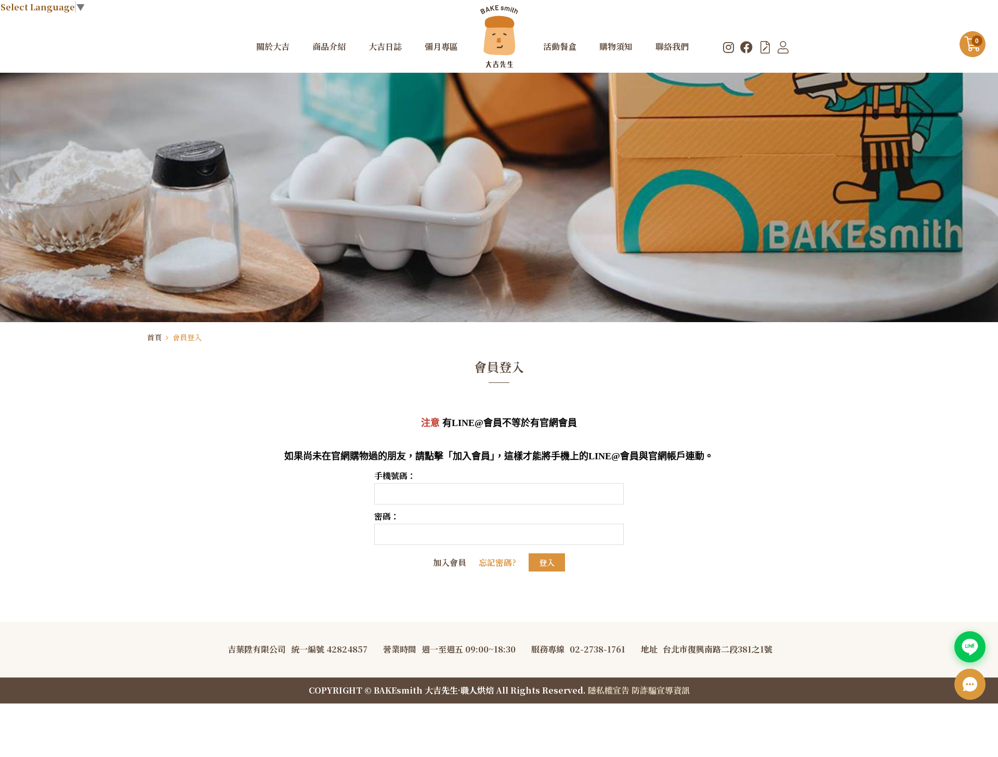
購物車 (977, 41)
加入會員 (449, 562)
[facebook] (746, 46)
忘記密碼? (497, 562)
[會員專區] (783, 46)
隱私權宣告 (608, 690)
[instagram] (728, 46)
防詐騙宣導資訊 (661, 690)
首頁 (154, 337)
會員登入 (187, 337)
